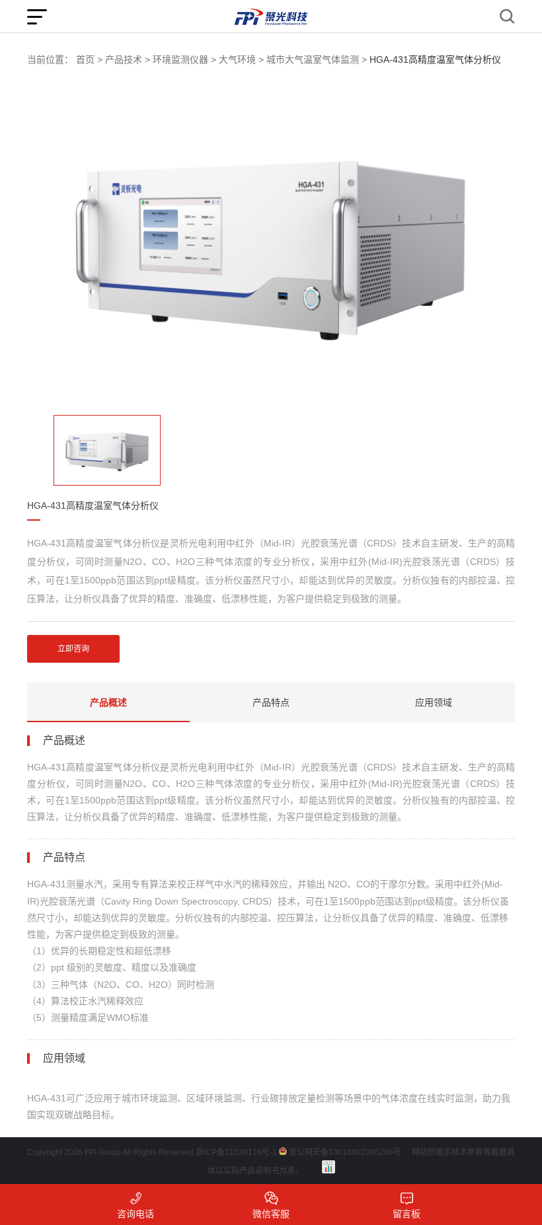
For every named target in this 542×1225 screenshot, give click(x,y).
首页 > (89, 59)
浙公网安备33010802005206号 (345, 1152)
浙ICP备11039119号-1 (236, 1152)
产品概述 (108, 702)
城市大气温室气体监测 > (316, 59)
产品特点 (271, 702)
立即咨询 (73, 648)
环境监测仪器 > (184, 59)
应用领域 (433, 702)
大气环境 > (241, 59)
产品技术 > (127, 59)
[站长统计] (328, 1166)
